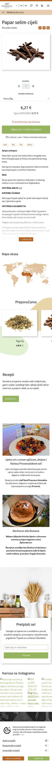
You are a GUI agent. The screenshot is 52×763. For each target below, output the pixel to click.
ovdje (22, 734)
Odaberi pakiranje (25, 94)
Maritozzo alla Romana (26, 531)
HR (17, 5)
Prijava (26, 655)
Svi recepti (10, 399)
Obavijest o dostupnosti (26, 129)
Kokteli (29, 145)
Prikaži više (27, 239)
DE (26, 5)
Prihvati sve (38, 758)
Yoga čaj (19, 340)
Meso (5, 145)
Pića (21, 145)
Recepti (8, 374)
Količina (25, 81)
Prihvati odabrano (13, 758)
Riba (13, 145)
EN (21, 5)
